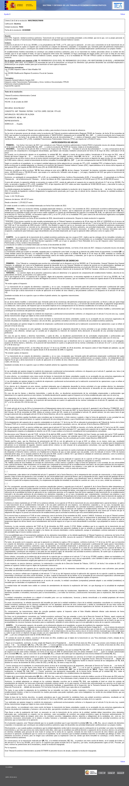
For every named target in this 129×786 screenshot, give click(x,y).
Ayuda (6, 14)
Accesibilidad (9, 767)
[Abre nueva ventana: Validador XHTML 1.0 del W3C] (111, 774)
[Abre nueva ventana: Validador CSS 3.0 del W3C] (102, 774)
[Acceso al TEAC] (118, 9)
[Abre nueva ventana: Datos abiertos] (91, 774)
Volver (122, 14)
